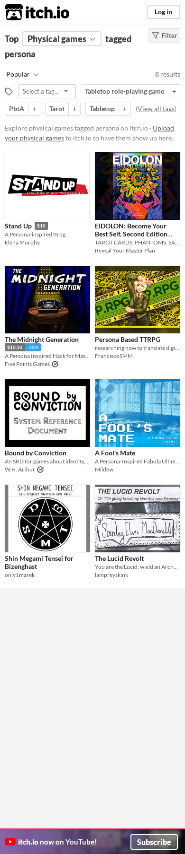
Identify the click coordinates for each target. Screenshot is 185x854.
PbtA (16, 109)
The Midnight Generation (42, 339)
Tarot (57, 109)
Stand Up (18, 226)
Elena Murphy (22, 242)
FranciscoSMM (114, 355)
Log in (163, 12)
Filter (169, 35)
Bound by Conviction (35, 453)
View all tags (156, 109)
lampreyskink (111, 574)
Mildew (104, 469)
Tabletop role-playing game (124, 91)
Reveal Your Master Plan (125, 250)
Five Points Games (27, 363)
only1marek (20, 574)
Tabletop (102, 109)
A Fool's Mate (115, 453)
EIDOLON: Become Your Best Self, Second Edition (131, 230)
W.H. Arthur (20, 469)
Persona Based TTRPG (127, 339)
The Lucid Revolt (119, 558)
